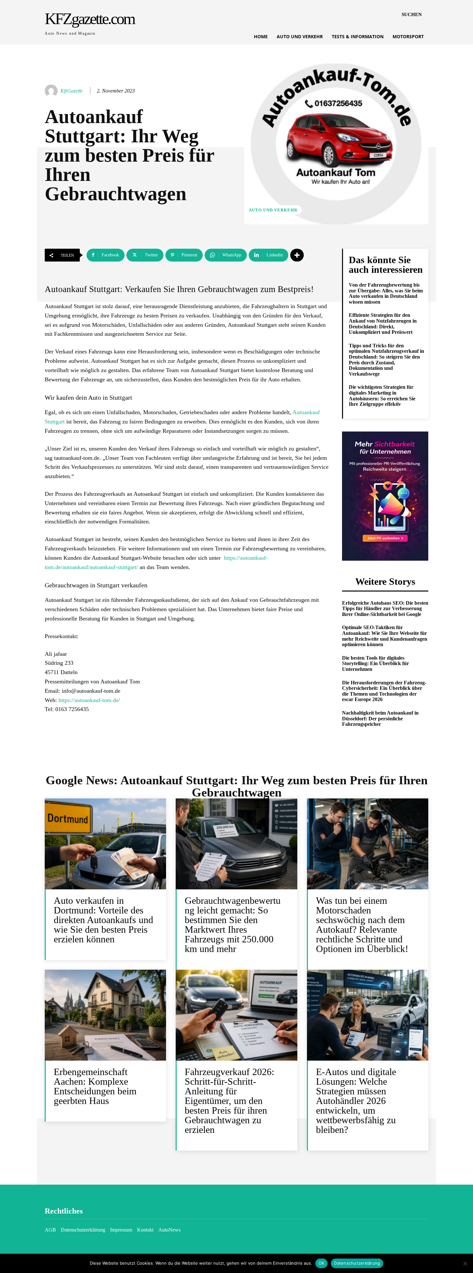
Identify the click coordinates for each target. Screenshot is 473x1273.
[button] (412, 14)
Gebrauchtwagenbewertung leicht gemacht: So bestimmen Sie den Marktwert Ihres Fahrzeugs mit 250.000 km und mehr (233, 924)
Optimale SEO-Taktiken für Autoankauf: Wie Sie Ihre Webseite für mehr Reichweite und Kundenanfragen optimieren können (384, 636)
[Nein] (465, 1263)
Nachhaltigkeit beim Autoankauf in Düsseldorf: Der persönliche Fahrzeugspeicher (380, 718)
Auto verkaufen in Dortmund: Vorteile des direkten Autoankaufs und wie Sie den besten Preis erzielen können (103, 919)
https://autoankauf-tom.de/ (89, 700)
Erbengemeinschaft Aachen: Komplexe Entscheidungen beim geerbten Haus (95, 1086)
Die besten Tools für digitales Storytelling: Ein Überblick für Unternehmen (375, 663)
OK (322, 1263)
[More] (297, 255)
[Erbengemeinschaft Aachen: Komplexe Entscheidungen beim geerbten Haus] (105, 1015)
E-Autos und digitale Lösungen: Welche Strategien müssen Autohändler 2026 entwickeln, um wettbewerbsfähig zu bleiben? (356, 1100)
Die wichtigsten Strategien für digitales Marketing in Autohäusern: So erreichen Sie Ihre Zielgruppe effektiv (382, 395)
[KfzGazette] (52, 91)
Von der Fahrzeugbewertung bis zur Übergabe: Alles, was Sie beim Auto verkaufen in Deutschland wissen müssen (386, 293)
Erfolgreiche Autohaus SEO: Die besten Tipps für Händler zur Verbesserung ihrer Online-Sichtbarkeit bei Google (385, 608)
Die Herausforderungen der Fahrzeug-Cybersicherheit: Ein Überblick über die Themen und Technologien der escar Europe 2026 (384, 691)
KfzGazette (71, 90)
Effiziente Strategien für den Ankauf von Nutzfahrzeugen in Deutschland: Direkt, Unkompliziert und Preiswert (383, 323)
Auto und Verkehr (273, 210)
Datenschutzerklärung (357, 1263)
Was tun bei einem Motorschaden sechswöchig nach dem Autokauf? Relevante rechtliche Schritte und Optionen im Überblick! (362, 924)
